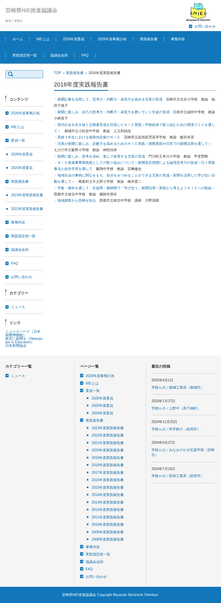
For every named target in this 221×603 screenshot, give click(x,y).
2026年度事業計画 (112, 39)
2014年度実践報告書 (108, 495)
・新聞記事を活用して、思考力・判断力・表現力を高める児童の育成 (108, 99)
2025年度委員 (22, 168)
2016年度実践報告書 (108, 480)
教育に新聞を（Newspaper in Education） (23, 340)
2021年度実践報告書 (108, 443)
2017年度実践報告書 (108, 473)
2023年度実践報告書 (27, 195)
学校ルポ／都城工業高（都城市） (177, 387)
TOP (57, 73)
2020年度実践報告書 (108, 450)
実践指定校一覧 (24, 55)
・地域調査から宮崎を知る (75, 200)
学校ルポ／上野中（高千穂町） (176, 408)
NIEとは (42, 39)
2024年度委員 (102, 413)
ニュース (18, 307)
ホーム (17, 39)
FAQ (84, 55)
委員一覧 (18, 140)
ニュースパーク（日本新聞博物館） (22, 333)
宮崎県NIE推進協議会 (31, 10)
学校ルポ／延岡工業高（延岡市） (177, 476)
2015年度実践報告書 (108, 487)
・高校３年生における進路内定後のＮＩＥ (87, 137)
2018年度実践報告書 (108, 465)
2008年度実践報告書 (108, 539)
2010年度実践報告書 (108, 524)
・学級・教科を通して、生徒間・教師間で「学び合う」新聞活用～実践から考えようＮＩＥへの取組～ (134, 188)
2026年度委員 (73, 39)
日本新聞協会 (15, 346)
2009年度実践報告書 (108, 532)
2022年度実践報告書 (27, 209)
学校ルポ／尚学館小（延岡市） (176, 429)
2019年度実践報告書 (108, 458)
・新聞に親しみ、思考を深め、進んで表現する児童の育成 (99, 156)
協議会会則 (59, 55)
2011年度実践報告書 (108, 517)
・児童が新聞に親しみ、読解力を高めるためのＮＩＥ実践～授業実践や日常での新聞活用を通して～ (133, 144)
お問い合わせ (21, 277)
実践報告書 (148, 39)
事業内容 (178, 39)
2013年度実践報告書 (108, 502)
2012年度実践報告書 (108, 510)
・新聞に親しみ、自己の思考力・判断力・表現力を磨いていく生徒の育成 (112, 112)
